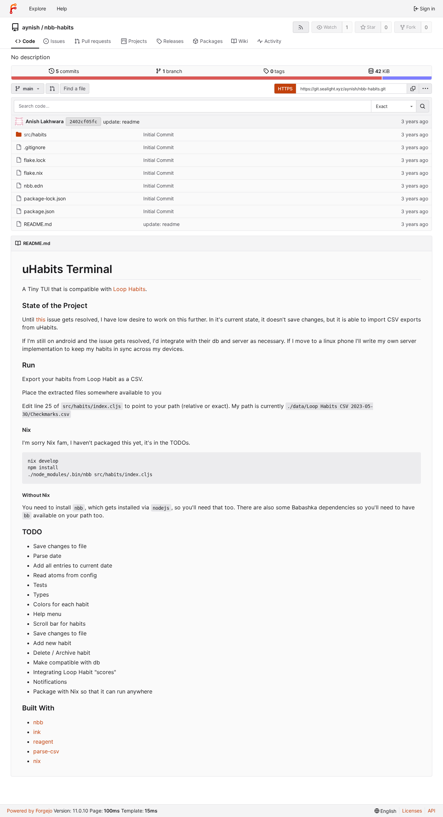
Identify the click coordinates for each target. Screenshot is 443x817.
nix (37, 760)
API (431, 811)
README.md (38, 224)
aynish (31, 27)
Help (62, 8)
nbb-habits (59, 27)
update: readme (121, 122)
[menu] (425, 88)
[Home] (13, 8)
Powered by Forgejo (29, 811)
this (40, 319)
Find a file (74, 88)
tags (277, 71)
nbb (38, 722)
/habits (35, 134)
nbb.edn (33, 186)
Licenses (412, 811)
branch (172, 71)
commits (67, 71)
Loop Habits (129, 288)
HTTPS (285, 88)
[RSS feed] (301, 27)
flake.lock (35, 160)
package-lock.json (45, 198)
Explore (37, 8)
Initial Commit (158, 134)
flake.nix (33, 173)
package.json (39, 211)
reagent (43, 741)
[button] (52, 88)
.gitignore (34, 147)
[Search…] (422, 106)
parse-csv (46, 751)
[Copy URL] (413, 88)
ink (37, 731)
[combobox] (393, 106)
